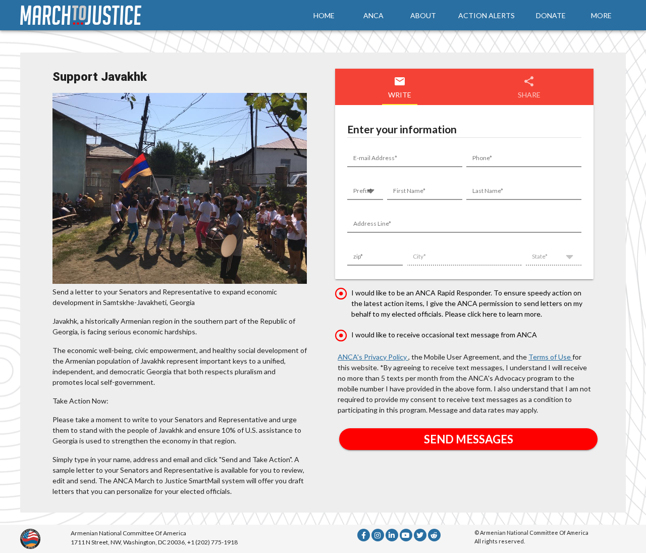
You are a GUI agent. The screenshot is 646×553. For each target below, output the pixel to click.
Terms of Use (550, 357)
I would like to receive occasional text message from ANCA (444, 334)
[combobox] (365, 193)
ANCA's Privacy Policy (373, 357)
